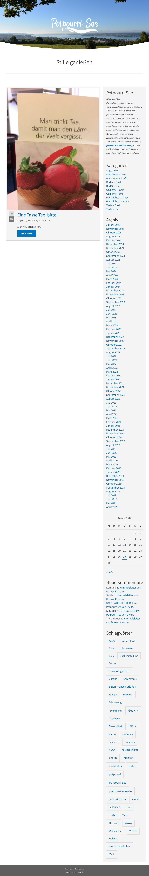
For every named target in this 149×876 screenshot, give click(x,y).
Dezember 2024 (115, 244)
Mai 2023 (111, 317)
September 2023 (115, 302)
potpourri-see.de (120, 791)
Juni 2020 (111, 452)
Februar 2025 (113, 240)
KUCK (112, 749)
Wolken (113, 838)
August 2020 (113, 445)
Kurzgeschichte (130, 749)
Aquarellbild (128, 641)
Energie (113, 694)
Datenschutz (79, 869)
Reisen (135, 799)
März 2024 (112, 279)
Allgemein (21, 220)
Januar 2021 (113, 425)
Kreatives (130, 742)
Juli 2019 (111, 495)
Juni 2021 (111, 406)
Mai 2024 (111, 271)
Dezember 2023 (115, 290)
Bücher (113, 663)
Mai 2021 (111, 410)
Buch (111, 656)
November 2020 (115, 433)
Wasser (128, 823)
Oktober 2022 (113, 344)
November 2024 (115, 248)
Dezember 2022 (115, 336)
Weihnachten (116, 831)
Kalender (114, 742)
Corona (113, 678)
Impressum (69, 869)
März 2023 (112, 325)
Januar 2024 (113, 286)
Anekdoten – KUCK (116, 178)
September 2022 (115, 348)
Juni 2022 (111, 360)
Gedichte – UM (114, 193)
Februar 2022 (113, 375)
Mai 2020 (111, 456)
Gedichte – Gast (115, 189)
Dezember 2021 (115, 383)
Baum (112, 648)
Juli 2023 (111, 309)
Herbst (112, 734)
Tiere (125, 815)
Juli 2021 (111, 402)
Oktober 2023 (113, 298)
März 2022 (112, 371)
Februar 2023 (113, 329)
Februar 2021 (113, 422)
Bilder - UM (32, 220)
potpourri (115, 774)
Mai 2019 (111, 503)
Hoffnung (127, 734)
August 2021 (113, 398)
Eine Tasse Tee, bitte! (37, 215)
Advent (112, 641)
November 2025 (115, 228)
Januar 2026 (113, 224)
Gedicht (133, 710)
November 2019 (115, 479)
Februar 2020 (113, 468)
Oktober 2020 (113, 437)
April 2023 (112, 321)
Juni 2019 (111, 499)
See (129, 807)
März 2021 (112, 418)
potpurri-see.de (117, 799)
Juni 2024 (111, 267)
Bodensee (127, 648)
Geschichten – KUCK (117, 201)
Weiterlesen (28, 233)
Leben (113, 758)
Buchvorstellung (129, 656)
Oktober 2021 (113, 391)
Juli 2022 (111, 356)
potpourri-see (117, 782)
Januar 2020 (113, 472)
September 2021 (115, 394)
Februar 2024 (113, 282)
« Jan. (109, 572)
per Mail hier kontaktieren (118, 145)
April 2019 (112, 507)
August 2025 (113, 236)
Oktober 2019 (113, 483)
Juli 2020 (111, 449)
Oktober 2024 (113, 252)
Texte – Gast (113, 205)
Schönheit (114, 807)
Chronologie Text (119, 671)
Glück (133, 726)
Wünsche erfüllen (119, 846)
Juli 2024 (111, 263)
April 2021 (112, 414)
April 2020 (112, 460)
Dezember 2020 (115, 429)
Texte (112, 815)
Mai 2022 (111, 364)
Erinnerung (115, 702)
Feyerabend (115, 710)
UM (108, 603)
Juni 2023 (111, 313)
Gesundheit (116, 726)
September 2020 (115, 441)
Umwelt (114, 823)
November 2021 (115, 387)
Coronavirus (130, 678)
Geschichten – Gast (117, 197)
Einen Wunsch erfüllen (122, 686)
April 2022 (112, 367)
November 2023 (115, 294)
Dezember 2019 (115, 476)
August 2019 (113, 491)
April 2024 (112, 275)
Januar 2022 (113, 379)
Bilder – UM (112, 186)
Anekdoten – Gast (116, 174)
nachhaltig (115, 766)
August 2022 (113, 352)
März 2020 (112, 464)
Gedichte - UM (44, 220)
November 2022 (115, 340)
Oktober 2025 (113, 232)
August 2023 (113, 306)
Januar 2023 (113, 333)
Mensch (128, 758)
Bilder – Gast (113, 182)
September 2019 (115, 487)
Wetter (133, 831)
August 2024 (113, 259)
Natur (132, 766)
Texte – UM (112, 209)
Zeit (111, 854)
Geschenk (114, 718)
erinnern (128, 694)
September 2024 (115, 255)
